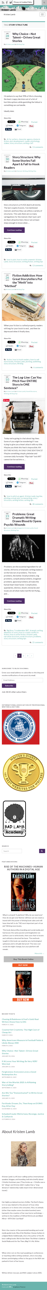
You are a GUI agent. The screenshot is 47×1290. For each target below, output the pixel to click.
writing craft (28, 143)
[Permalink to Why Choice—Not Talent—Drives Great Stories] (23, 70)
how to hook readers (21, 359)
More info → (39, 953)
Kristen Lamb (9, 14)
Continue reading (14, 230)
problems (37, 636)
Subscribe (9, 686)
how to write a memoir (26, 260)
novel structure (26, 636)
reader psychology (32, 141)
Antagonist (20, 528)
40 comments (37, 504)
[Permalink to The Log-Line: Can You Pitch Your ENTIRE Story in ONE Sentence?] (23, 415)
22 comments (37, 642)
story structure (16, 143)
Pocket (34, 122)
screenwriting (26, 498)
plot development (17, 141)
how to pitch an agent (15, 496)
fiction (9, 359)
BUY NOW (23, 965)
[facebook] (7, 2)
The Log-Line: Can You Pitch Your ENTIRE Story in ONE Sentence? (22, 383)
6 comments (38, 367)
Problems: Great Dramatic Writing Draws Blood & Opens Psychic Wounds (22, 519)
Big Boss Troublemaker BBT (18, 630)
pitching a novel (10, 498)
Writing (25, 171)
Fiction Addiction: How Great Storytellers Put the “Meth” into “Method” (23, 281)
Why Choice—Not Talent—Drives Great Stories (26, 37)
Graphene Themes (19, 1287)
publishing (37, 361)
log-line (39, 496)
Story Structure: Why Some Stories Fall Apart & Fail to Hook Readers (22, 162)
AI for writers (12, 139)
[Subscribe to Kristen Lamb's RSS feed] (3, 2)
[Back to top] (41, 1284)
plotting (29, 361)
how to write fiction (18, 634)
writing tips (38, 262)
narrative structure (11, 636)
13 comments (37, 147)
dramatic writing (36, 630)
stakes (6, 143)
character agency (25, 139)
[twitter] (10, 2)
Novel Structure (31, 391)
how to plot (11, 260)
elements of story (11, 632)
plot (18, 498)
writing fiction (27, 262)
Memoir (19, 171)
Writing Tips (21, 44)
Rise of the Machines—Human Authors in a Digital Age (23, 868)
